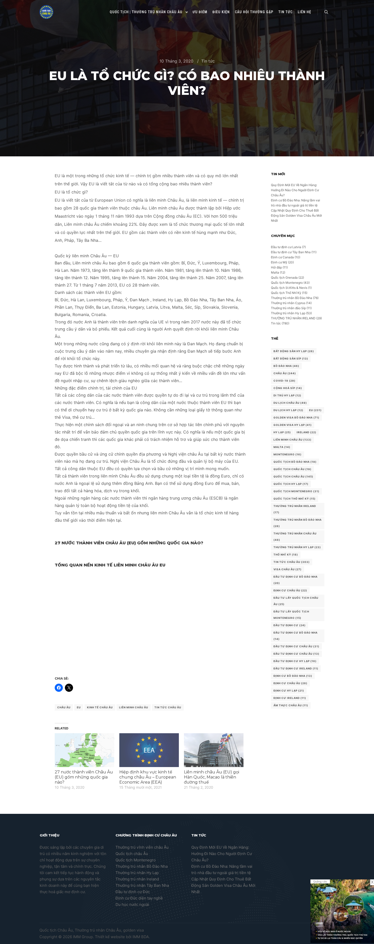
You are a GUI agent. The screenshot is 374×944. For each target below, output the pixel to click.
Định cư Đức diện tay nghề (139, 898)
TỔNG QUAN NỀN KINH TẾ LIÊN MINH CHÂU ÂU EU (110, 565)
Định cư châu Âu (290, 590)
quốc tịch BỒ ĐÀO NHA (295, 461)
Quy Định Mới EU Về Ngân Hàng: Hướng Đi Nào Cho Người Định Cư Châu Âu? (295, 190)
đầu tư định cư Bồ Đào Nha (296, 635)
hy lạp (282, 432)
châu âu (63, 707)
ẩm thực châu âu (291, 705)
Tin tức (208, 61)
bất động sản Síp (291, 358)
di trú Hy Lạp (287, 395)
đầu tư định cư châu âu (296, 653)
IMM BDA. (141, 936)
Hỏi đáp (276, 267)
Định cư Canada (282, 257)
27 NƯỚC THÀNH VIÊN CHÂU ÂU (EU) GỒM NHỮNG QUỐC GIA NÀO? (129, 543)
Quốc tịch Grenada (284, 277)
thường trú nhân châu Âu (295, 536)
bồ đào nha (286, 365)
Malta (275, 272)
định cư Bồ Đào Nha (293, 675)
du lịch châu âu (290, 402)
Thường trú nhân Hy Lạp (288, 313)
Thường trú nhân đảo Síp (288, 308)
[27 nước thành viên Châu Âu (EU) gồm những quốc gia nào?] (84, 750)
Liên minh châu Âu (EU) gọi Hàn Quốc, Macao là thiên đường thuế (211, 777)
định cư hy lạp (289, 690)
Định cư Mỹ (279, 262)
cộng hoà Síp (288, 387)
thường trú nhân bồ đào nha (298, 523)
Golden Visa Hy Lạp (293, 424)
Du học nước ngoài (132, 904)
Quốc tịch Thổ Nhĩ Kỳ (286, 293)
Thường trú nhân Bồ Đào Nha (291, 298)
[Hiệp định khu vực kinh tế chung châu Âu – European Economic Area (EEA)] (149, 750)
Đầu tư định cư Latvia (286, 247)
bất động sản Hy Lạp (294, 351)
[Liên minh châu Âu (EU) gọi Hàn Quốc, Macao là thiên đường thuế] (213, 750)
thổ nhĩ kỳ (286, 554)
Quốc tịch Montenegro (287, 282)
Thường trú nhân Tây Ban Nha (142, 885)
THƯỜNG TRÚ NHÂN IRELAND (293, 318)
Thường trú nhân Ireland (137, 879)
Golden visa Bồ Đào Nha (296, 417)
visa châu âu (287, 569)
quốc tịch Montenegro (296, 491)
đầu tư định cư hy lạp (295, 661)
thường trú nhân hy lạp (297, 547)
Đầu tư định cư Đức (133, 891)
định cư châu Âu (290, 683)
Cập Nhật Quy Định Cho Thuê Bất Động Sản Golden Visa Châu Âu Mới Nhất (296, 215)
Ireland (306, 432)
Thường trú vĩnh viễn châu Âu (142, 847)
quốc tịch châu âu (293, 476)
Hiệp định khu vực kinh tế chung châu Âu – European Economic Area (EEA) (147, 777)
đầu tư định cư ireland (296, 668)
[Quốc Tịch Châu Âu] (46, 12)
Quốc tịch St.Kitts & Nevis (289, 288)
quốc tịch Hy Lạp (291, 483)
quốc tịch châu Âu (292, 469)
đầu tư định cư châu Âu (296, 646)
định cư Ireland (290, 697)
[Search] (326, 12)
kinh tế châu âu (100, 707)
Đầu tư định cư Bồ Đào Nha (296, 580)
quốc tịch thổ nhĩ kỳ (294, 498)
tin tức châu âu (167, 707)
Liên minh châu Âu (133, 707)
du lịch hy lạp (288, 410)
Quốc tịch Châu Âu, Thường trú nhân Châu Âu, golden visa (91, 930)
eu (79, 707)
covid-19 (284, 380)
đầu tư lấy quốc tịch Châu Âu (296, 601)
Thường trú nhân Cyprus (288, 303)
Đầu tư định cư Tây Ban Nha (291, 252)
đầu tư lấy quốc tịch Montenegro (291, 614)
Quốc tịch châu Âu (132, 853)
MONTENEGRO (287, 454)
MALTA (282, 446)
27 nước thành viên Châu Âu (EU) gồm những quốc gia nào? (84, 777)
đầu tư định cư (290, 625)
